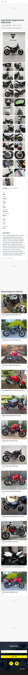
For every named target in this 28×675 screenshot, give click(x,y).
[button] (8, 67)
